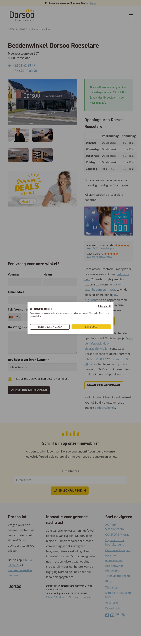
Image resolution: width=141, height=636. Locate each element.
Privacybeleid (104, 306)
